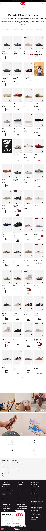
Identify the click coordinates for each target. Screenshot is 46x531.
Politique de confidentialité (22, 508)
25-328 (14, 287)
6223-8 (14, 368)
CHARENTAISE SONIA (28, 80)
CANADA (4, 207)
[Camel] (39, 109)
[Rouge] (28, 160)
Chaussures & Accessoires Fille (8, 491)
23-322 (3, 367)
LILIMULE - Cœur (38, 260)
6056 (35, 131)
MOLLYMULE (37, 207)
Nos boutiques (34, 484)
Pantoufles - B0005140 (37, 340)
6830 (14, 235)
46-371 (3, 260)
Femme (6, 11)
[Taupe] (28, 109)
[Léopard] (7, 265)
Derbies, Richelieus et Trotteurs (17, 29)
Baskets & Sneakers (6, 29)
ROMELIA (15, 156)
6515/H (25, 367)
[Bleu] (17, 57)
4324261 (26, 156)
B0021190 (4, 339)
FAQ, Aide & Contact (6, 510)
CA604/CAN (4, 53)
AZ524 (14, 339)
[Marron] (7, 134)
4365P (3, 105)
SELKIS (14, 258)
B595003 (36, 234)
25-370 (3, 287)
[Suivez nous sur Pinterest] (8, 473)
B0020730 (26, 287)
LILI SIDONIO (36, 258)
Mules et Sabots (39, 29)
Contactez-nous (34, 493)
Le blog (4, 476)
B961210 (26, 181)
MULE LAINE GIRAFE (38, 54)
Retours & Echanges (6, 504)
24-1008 (36, 313)
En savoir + (33, 519)
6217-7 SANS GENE (17, 208)
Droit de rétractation (6, 508)
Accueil (3, 11)
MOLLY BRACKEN (37, 205)
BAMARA (26, 105)
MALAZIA (4, 313)
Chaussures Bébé (5, 488)
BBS (24, 51)
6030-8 (36, 368)
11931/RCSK (26, 260)
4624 (35, 156)
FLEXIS (25, 258)
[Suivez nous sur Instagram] (5, 473)
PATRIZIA (4, 51)
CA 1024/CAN (37, 287)
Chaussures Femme (11, 11)
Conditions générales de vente (22, 500)
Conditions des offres (21, 502)
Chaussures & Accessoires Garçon (7, 494)
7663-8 (25, 314)
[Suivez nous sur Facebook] (2, 473)
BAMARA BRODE (6, 80)
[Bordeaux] (39, 160)
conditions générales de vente (15, 470)
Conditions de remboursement (22, 506)
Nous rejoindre (34, 488)
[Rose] (28, 57)
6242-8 (25, 340)
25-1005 (15, 313)
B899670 (4, 130)
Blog (32, 491)
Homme (18, 493)
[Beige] (28, 211)
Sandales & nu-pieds (29, 29)
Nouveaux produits (20, 484)
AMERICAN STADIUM (17, 154)
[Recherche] (43, 3)
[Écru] (39, 291)
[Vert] (7, 211)
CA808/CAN (15, 53)
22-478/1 (15, 260)
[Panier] (44, 3)
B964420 (26, 53)
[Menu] (1, 4)
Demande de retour (6, 506)
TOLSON (25, 234)
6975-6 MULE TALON (17, 182)
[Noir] (7, 57)
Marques (18, 488)
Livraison (4, 502)
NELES (3, 103)
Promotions (19, 486)
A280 (35, 105)
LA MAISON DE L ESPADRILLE (37, 52)
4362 (14, 105)
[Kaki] (7, 84)
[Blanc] (28, 134)
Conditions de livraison (21, 504)
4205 (35, 182)
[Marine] (17, 134)
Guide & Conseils (5, 500)
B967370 (26, 130)
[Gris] (7, 109)
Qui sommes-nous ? (35, 486)
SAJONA (25, 207)
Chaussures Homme (6, 486)
